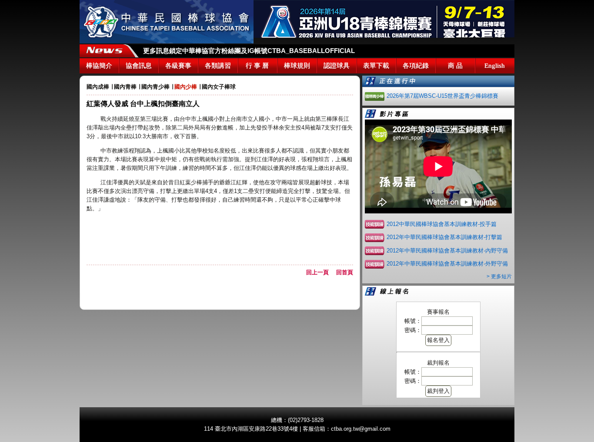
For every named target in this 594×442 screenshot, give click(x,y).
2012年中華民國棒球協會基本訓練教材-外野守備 (447, 263)
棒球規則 (297, 65)
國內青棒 (125, 86)
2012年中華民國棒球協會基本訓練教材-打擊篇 (444, 237)
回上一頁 (320, 272)
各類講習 (218, 65)
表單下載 (376, 65)
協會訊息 (139, 65)
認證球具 (337, 65)
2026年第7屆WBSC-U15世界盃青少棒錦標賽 (442, 96)
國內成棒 (98, 86)
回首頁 (344, 272)
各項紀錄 (416, 65)
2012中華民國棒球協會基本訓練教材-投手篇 (442, 224)
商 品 (455, 65)
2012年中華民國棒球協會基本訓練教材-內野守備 (447, 250)
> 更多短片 (499, 276)
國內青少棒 (155, 86)
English (494, 65)
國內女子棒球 (219, 86)
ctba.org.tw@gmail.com (360, 428)
